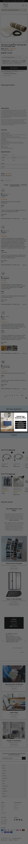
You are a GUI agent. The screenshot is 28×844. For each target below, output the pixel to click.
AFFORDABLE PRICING (21, 427)
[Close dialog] (26, 413)
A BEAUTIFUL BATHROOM (20, 425)
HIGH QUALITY (21, 421)
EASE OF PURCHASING (21, 423)
